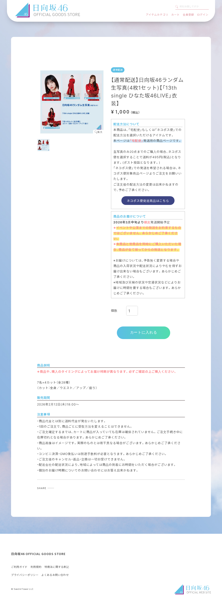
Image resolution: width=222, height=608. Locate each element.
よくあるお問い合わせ (55, 575)
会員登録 (188, 14)
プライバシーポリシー (24, 575)
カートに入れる (143, 332)
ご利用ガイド (19, 567)
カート (175, 14)
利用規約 (36, 567)
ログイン (202, 14)
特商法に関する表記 (56, 567)
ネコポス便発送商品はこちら (148, 200)
